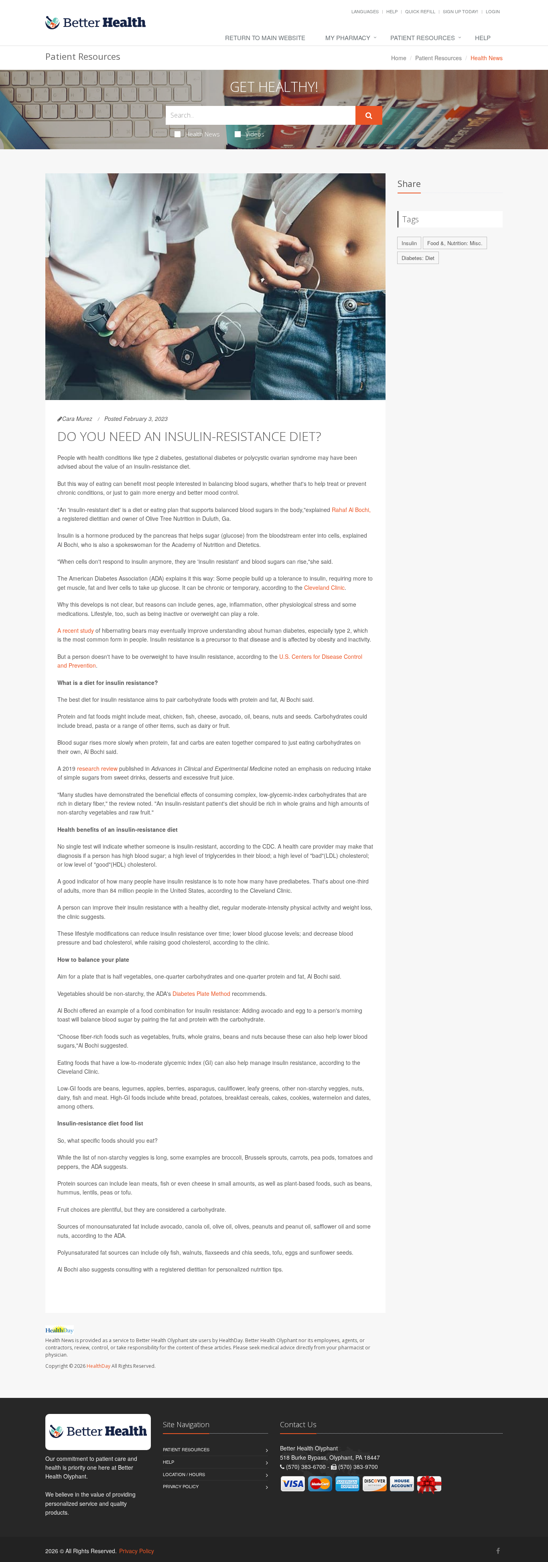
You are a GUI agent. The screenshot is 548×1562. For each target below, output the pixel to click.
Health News (202, 134)
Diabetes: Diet (418, 258)
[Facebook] (498, 1550)
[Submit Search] (368, 115)
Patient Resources (422, 37)
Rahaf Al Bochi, (351, 510)
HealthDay (98, 1366)
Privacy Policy (181, 1486)
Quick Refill (420, 11)
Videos (255, 134)
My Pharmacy (347, 37)
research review (97, 768)
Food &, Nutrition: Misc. (455, 243)
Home (398, 58)
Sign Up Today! (460, 11)
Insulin (409, 243)
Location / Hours (184, 1474)
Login (493, 11)
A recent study (75, 630)
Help (392, 11)
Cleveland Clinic (324, 587)
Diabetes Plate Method (201, 993)
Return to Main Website (265, 37)
